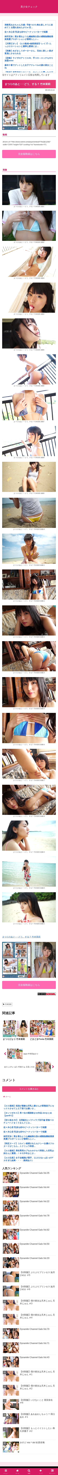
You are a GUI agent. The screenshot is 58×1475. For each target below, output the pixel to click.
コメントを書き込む (29, 1089)
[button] (52, 776)
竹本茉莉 (8, 1004)
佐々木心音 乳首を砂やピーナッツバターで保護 (26, 32)
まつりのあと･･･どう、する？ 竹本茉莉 (21, 937)
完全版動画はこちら (29, 154)
